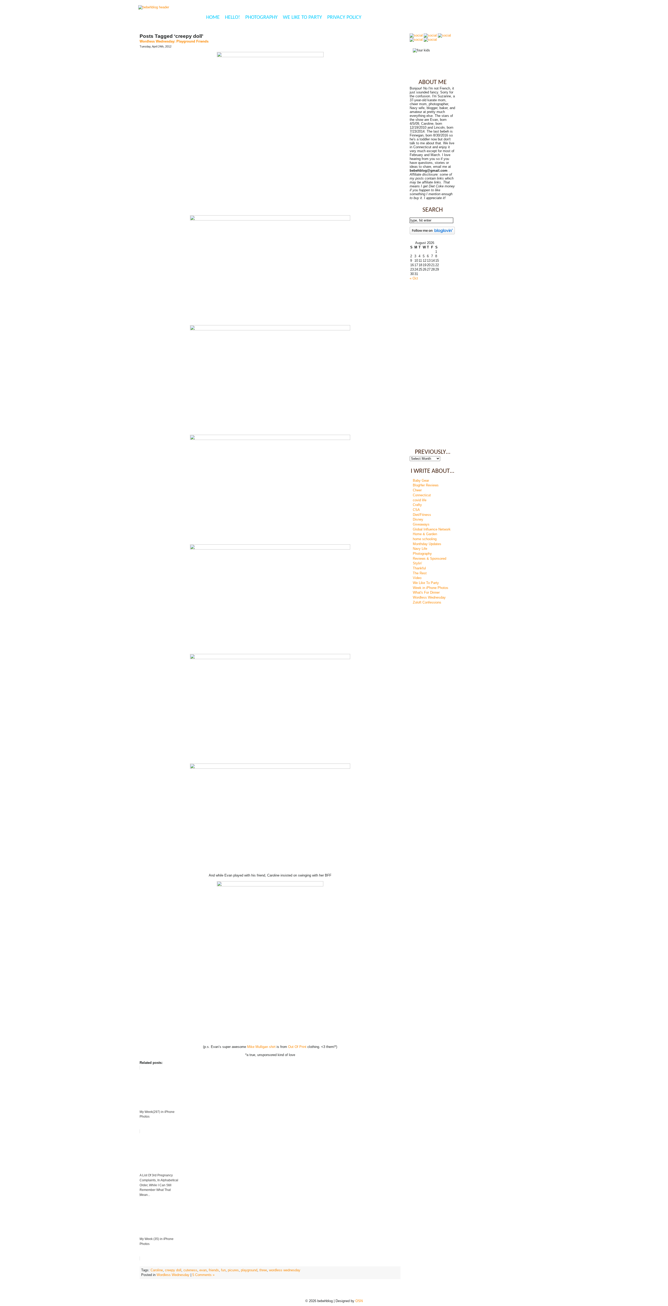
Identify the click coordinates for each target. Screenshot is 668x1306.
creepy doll (173, 1270)
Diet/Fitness (422, 515)
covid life (419, 500)
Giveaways (421, 524)
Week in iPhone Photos (430, 588)
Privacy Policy (344, 17)
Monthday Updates (427, 544)
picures (233, 1270)
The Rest (420, 573)
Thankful (419, 568)
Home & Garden (425, 534)
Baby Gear (421, 480)
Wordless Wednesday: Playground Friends (174, 41)
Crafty (417, 505)
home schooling (425, 539)
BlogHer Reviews (426, 485)
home (213, 17)
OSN (359, 1301)
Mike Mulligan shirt (261, 1047)
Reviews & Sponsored (429, 558)
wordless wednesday (284, 1270)
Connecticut (422, 495)
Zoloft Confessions (427, 602)
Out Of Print (297, 1047)
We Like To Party (302, 17)
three (263, 1270)
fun (223, 1270)
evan (203, 1270)
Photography (261, 17)
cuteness (190, 1270)
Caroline (157, 1270)
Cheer (417, 490)
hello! (232, 17)
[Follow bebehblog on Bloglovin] (432, 233)
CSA (416, 510)
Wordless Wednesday (173, 1275)
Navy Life (420, 549)
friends (214, 1270)
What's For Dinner (426, 592)
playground (249, 1270)
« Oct (414, 278)
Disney (418, 519)
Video (417, 578)
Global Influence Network (432, 529)
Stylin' (417, 563)
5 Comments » (203, 1275)
